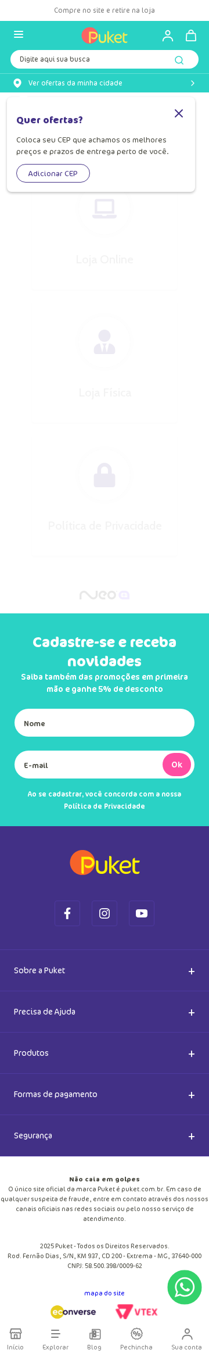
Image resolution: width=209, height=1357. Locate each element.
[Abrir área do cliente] (162, 35)
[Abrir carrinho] (191, 35)
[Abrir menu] (19, 35)
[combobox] (104, 61)
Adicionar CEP (53, 173)
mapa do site (104, 1292)
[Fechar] (179, 114)
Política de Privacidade (104, 806)
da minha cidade (75, 83)
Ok (176, 764)
